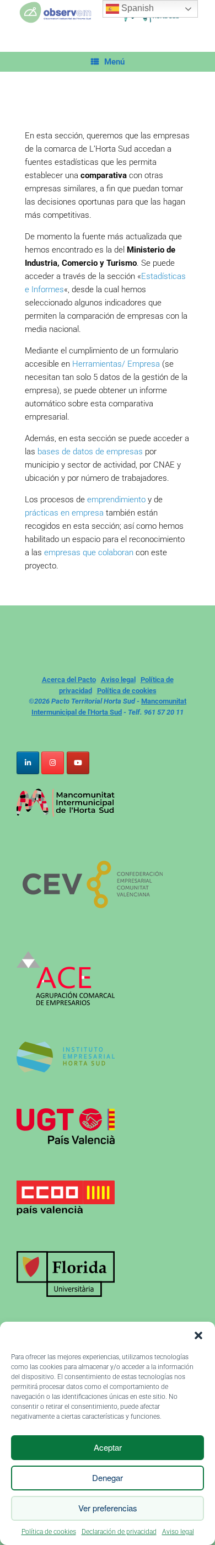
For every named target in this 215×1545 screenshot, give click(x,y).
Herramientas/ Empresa (116, 364)
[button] (198, 1335)
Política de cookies (49, 1532)
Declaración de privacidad (119, 1532)
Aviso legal (178, 1532)
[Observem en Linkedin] (28, 763)
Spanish (136, 8)
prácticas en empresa (64, 513)
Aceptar (108, 1447)
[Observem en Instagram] (52, 763)
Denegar (107, 1477)
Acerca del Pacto (69, 679)
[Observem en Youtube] (78, 763)
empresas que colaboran (87, 552)
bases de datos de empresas (90, 452)
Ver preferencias (107, 1508)
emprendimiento (116, 500)
